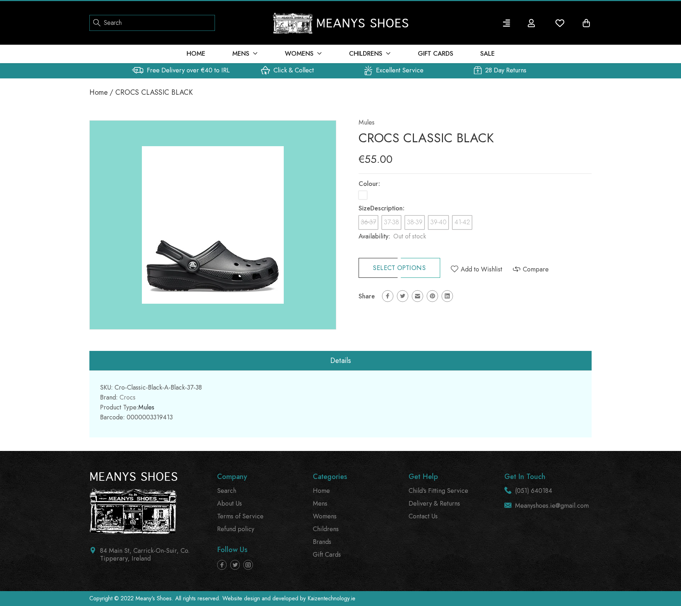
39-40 (438, 222)
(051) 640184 (533, 490)
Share (367, 296)
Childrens (326, 529)
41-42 (462, 222)
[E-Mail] (417, 296)
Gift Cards (327, 554)
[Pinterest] (432, 296)
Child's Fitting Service (438, 490)
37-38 (391, 222)
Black (363, 195)
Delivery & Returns (434, 503)
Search (226, 490)
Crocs (127, 397)
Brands (322, 541)
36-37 (368, 222)
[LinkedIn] (447, 296)
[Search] (97, 22)
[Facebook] (387, 296)
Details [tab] (340, 361)
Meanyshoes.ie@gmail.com (552, 505)
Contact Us (423, 516)
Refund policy (235, 529)
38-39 (414, 222)
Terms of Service (240, 516)
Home (98, 92)
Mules (367, 122)
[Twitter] (402, 296)
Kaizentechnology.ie (331, 598)
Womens (325, 516)
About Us (229, 503)
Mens (320, 503)
